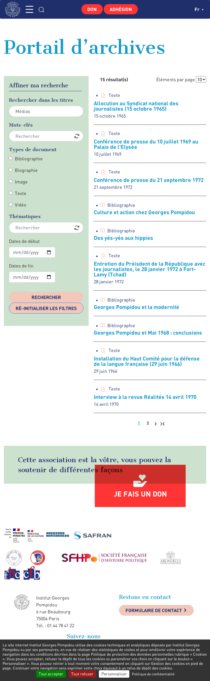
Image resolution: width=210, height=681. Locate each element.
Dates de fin (21, 266)
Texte (20, 193)
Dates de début (24, 241)
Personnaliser (114, 673)
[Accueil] (14, 9)
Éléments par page (175, 79)
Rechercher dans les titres (41, 100)
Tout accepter (51, 673)
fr (198, 9)
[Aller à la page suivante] (155, 423)
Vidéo (20, 205)
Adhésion (121, 9)
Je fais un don (140, 493)
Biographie (26, 170)
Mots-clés (21, 125)
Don (92, 9)
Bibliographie (29, 158)
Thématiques (25, 216)
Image (21, 181)
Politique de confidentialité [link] (153, 674)
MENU (29, 9)
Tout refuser (82, 673)
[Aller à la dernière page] (162, 423)
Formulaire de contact (153, 610)
